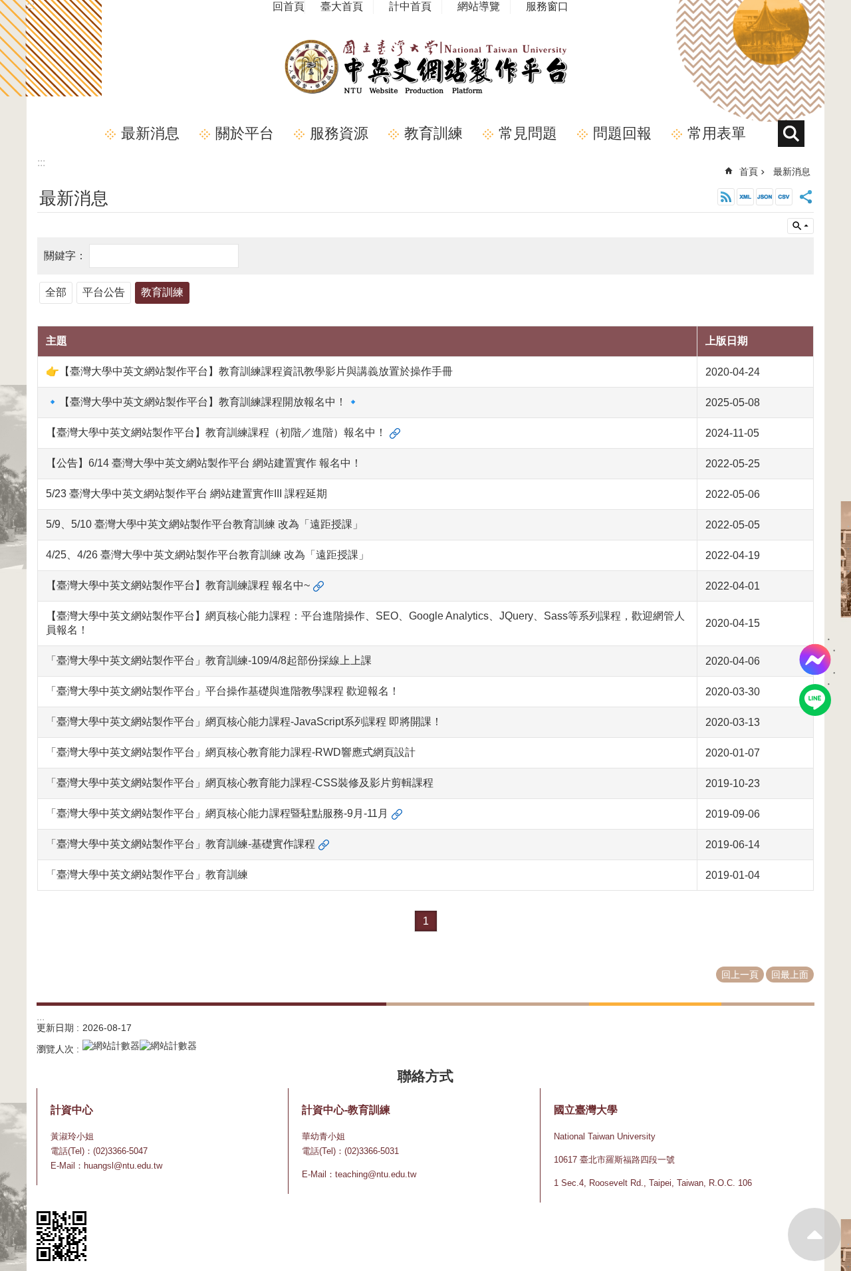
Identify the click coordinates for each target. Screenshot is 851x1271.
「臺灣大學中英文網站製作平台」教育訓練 (147, 874)
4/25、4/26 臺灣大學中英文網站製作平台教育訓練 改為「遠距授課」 (207, 554)
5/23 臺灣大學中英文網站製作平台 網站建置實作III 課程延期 (186, 493)
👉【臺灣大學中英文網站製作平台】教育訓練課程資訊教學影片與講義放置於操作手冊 (249, 371)
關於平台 (244, 133)
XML (745, 196)
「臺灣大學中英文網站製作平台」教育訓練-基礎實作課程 (180, 844)
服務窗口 (547, 6)
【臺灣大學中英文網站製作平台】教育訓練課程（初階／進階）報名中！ (216, 432)
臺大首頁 (341, 6)
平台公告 (103, 292)
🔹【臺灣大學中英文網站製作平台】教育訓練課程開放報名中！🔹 (203, 401)
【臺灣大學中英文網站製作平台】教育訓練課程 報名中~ (178, 585)
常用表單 (716, 133)
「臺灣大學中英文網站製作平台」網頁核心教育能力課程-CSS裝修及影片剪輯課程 (239, 782)
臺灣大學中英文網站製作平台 (425, 67)
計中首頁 (410, 6)
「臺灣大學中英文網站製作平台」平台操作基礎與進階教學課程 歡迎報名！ (223, 691)
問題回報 (622, 133)
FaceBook (815, 659)
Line (815, 700)
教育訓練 (433, 133)
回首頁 (288, 6)
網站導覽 (478, 6)
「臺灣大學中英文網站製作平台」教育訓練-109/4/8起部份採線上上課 (209, 660)
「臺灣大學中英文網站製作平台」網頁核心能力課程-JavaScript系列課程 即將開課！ (244, 721)
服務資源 (339, 133)
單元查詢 (800, 226)
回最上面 (814, 1234)
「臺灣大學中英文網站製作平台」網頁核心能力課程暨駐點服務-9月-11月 (217, 813)
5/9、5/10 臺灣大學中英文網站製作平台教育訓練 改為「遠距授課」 (204, 524)
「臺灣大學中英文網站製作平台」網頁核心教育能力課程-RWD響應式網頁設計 (231, 752)
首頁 (748, 171)
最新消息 (150, 133)
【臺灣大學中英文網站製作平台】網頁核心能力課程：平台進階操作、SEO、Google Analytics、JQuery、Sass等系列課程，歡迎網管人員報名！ (365, 623)
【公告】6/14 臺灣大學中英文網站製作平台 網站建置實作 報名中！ (204, 463)
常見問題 (528, 133)
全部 (55, 292)
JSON (764, 196)
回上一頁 (740, 974)
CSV (783, 196)
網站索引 (791, 133)
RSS (726, 196)
